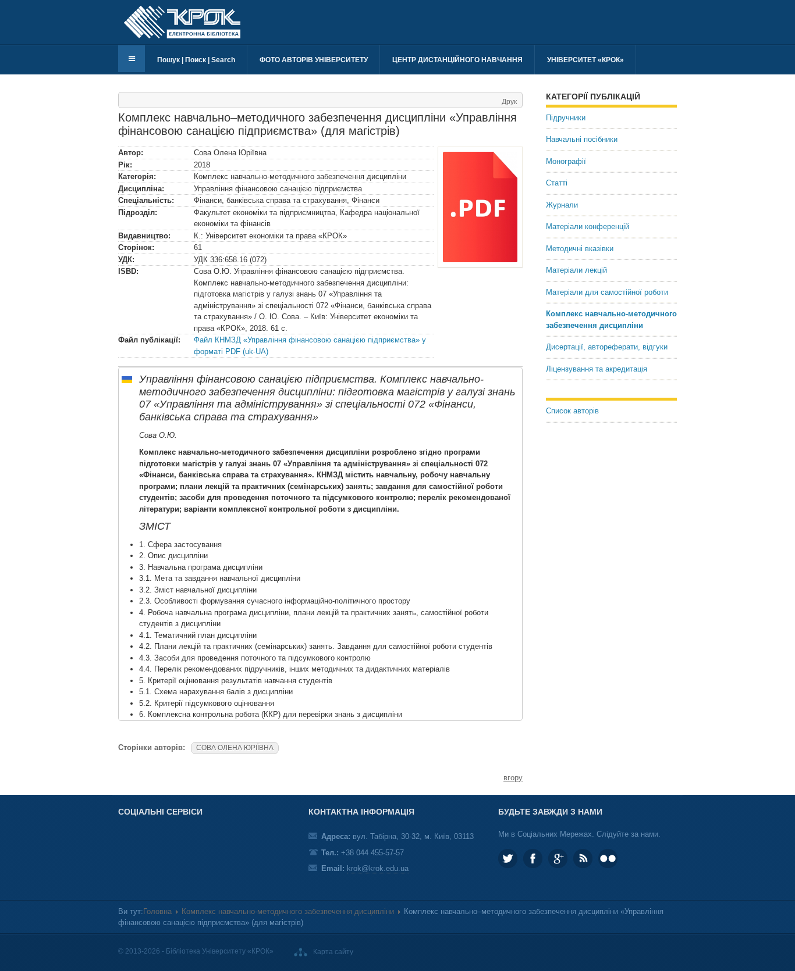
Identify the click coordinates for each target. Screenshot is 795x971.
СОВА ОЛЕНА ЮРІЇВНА (235, 748)
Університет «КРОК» (585, 60)
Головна (157, 911)
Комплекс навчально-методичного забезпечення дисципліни (611, 319)
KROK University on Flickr (607, 858)
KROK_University (507, 858)
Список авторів (572, 410)
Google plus (557, 858)
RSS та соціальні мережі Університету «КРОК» (582, 858)
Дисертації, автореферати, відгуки (607, 346)
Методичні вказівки (579, 248)
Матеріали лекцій (576, 270)
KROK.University (532, 858)
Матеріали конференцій (587, 226)
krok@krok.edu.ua (378, 868)
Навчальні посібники (581, 139)
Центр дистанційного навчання (457, 60)
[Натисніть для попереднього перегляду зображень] (480, 206)
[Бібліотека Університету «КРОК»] (182, 22)
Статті (556, 183)
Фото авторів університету (314, 60)
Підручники (565, 117)
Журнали (562, 205)
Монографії (566, 161)
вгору (513, 777)
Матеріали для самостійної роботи (607, 292)
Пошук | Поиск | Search (196, 60)
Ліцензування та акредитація (596, 369)
